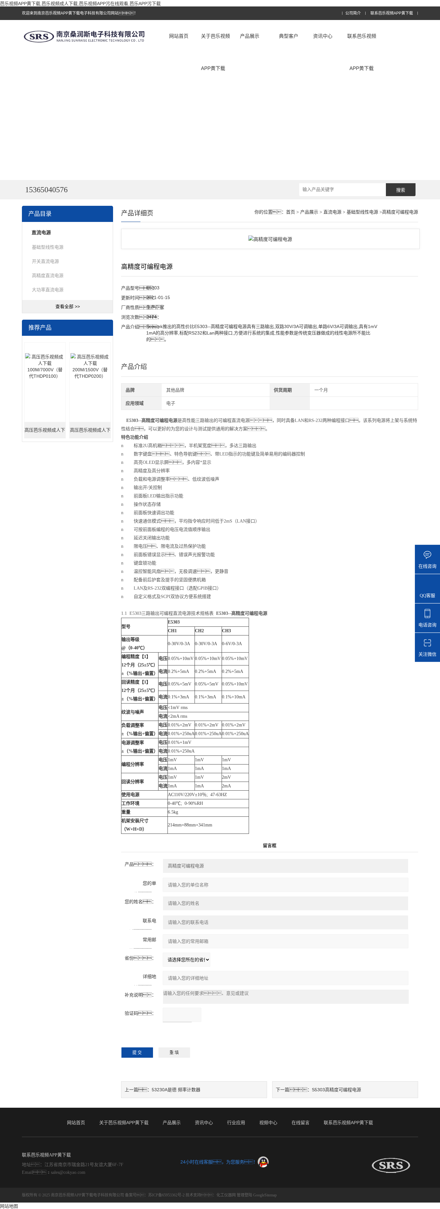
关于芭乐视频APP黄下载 (215, 52)
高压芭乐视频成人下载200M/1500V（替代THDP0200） (90, 433)
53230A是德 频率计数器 (176, 1089)
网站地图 (9, 1206)
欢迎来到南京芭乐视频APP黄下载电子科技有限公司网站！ (80, 13)
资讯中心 (322, 36)
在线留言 (301, 1122)
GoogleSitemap (265, 1195)
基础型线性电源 (47, 247)
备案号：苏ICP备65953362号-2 (155, 1195)
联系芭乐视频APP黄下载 (391, 13)
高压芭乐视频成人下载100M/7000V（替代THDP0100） (44, 433)
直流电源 (332, 212)
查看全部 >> (67, 306)
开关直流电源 (45, 261)
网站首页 (178, 36)
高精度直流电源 (47, 275)
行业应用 (236, 1122)
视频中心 (268, 1122)
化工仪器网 (226, 1195)
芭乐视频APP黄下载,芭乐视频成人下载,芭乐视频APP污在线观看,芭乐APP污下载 (80, 3)
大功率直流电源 (47, 289)
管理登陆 (244, 1195)
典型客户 (288, 36)
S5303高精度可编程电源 (336, 1089)
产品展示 (249, 36)
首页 (290, 212)
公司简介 (353, 13)
